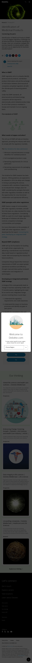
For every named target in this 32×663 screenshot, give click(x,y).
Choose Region (10, 347)
